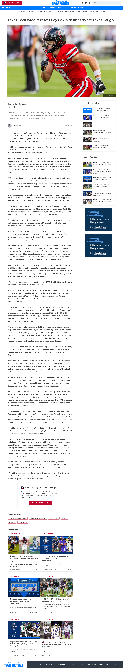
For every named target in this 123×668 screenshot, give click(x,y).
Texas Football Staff (50, 569)
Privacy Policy (62, 664)
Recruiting (47, 12)
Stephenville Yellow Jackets (17, 518)
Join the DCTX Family (40, 503)
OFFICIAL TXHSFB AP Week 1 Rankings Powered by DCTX (101, 109)
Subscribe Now (13, 3)
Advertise (49, 664)
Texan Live (52, 7)
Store (65, 7)
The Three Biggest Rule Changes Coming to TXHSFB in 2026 (103, 116)
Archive (60, 12)
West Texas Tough (27, 158)
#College (12, 522)
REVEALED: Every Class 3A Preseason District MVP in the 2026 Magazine (56, 644)
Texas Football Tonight (72, 12)
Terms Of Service (77, 664)
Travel (103, 12)
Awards (84, 12)
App (59, 7)
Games (91, 12)
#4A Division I (54, 518)
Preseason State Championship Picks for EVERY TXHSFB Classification (102, 132)
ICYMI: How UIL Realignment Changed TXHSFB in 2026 (101, 146)
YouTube (73, 7)
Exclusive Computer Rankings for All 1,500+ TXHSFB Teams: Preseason (103, 140)
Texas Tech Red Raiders (38, 518)
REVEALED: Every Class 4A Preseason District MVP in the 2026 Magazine (24, 559)
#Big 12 (64, 518)
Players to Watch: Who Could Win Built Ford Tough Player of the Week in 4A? (56, 558)
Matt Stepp (15, 612)
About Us (38, 664)
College (39, 12)
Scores (35, 7)
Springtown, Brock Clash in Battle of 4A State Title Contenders (22, 602)
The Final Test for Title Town (101, 123)
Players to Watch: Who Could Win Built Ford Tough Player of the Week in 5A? (23, 644)
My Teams (21, 12)
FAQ (97, 12)
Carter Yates (16, 569)
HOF (54, 12)
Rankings (43, 7)
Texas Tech (14, 136)
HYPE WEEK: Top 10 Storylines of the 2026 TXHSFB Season (103, 185)
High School (31, 12)
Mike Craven (17, 125)
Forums (81, 7)
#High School (23, 522)
